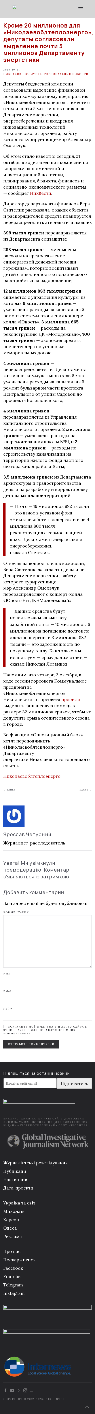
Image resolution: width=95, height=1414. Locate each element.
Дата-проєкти (18, 1188)
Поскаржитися (19, 1259)
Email (8, 991)
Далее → (85, 789)
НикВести (40, 193)
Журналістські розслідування (35, 1162)
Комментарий (16, 912)
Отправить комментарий (31, 1044)
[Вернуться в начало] (34, 9)
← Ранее (9, 789)
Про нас (12, 1251)
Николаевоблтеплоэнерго (32, 776)
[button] (81, 9)
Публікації (14, 1171)
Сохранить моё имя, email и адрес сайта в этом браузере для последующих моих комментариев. (45, 1030)
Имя (7, 973)
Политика (33, 74)
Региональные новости (66, 74)
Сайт (7, 1009)
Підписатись (74, 1083)
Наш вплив (15, 1179)
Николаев (12, 74)
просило (70, 699)
